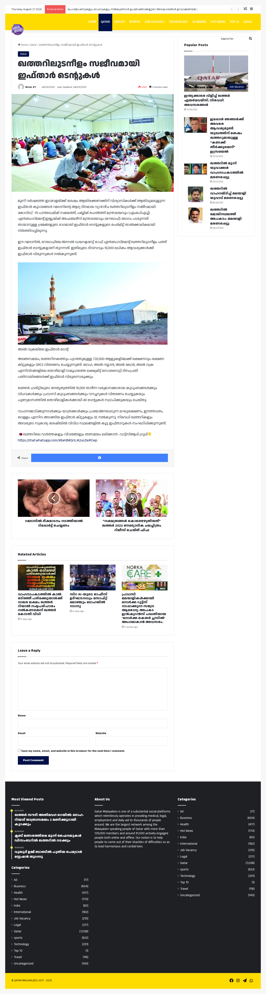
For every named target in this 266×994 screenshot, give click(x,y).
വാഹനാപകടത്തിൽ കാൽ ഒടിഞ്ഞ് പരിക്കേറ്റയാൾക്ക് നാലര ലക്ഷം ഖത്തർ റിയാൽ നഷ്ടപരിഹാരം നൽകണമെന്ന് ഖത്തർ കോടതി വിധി (40, 604)
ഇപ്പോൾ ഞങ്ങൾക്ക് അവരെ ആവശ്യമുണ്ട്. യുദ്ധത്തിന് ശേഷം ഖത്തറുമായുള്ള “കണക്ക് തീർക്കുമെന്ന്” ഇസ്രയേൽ (227, 135)
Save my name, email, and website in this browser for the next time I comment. (73, 751)
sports (18, 938)
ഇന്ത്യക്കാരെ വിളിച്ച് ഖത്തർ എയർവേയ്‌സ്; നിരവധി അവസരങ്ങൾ (207, 100)
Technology (178, 21)
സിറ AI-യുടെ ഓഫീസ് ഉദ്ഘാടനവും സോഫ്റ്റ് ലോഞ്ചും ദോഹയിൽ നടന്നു (88, 600)
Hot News (218, 21)
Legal (248, 21)
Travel (18, 957)
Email (21, 733)
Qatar (105, 21)
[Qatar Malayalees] (17, 29)
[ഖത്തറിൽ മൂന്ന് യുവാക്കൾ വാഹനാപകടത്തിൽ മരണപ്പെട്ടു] (195, 169)
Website (101, 733)
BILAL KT (30, 87)
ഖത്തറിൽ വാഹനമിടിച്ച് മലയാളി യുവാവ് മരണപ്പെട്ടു (228, 193)
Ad (15, 880)
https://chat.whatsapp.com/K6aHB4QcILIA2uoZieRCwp (57, 440)
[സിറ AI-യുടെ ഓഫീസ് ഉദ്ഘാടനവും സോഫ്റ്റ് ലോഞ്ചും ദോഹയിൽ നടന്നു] (93, 577)
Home (92, 21)
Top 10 (234, 21)
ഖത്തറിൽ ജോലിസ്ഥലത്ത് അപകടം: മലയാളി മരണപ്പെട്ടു (226, 216)
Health (120, 21)
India (17, 905)
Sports (134, 21)
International (22, 912)
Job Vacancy (154, 21)
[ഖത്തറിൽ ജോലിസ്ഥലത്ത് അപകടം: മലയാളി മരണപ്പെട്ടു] (195, 215)
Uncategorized (23, 963)
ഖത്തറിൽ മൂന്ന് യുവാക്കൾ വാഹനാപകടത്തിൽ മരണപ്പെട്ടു (226, 170)
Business (199, 21)
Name (22, 716)
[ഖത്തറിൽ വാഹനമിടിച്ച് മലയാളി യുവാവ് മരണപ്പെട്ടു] (195, 194)
